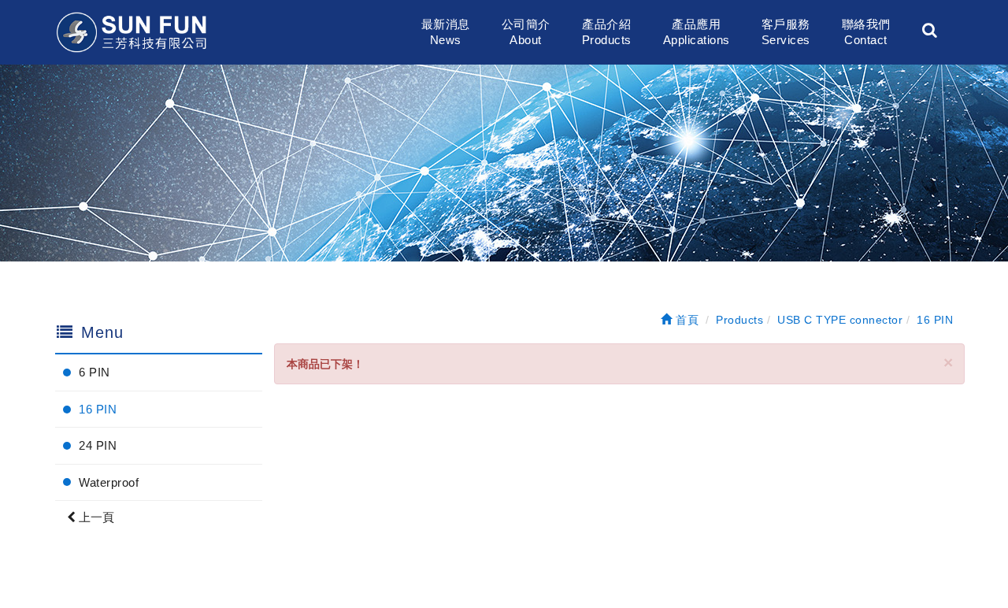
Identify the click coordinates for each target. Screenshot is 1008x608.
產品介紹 (607, 31)
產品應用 (696, 31)
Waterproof (109, 482)
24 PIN (98, 445)
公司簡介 (526, 31)
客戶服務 (786, 31)
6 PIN (94, 372)
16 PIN (98, 409)
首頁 (686, 319)
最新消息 (445, 31)
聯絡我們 (866, 31)
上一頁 (95, 517)
